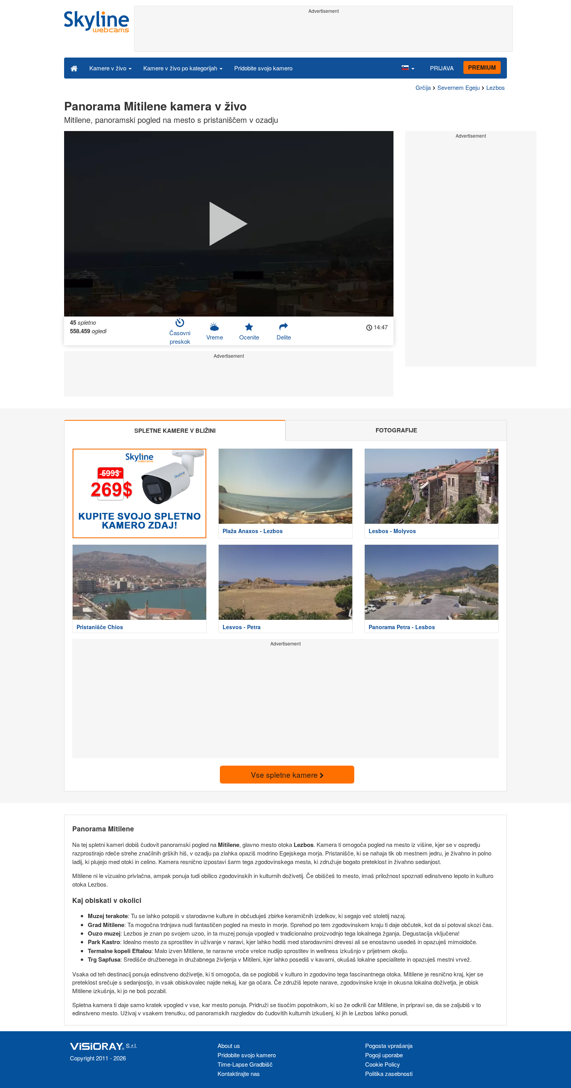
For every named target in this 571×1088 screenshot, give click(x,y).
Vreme (214, 337)
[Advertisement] (323, 33)
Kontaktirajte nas (239, 1073)
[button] (407, 67)
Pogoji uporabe (384, 1055)
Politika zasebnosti (389, 1073)
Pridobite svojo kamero (263, 68)
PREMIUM (482, 67)
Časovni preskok (179, 337)
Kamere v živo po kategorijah (181, 68)
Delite (284, 337)
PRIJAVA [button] (442, 68)
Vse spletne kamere (285, 774)
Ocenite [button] (249, 337)
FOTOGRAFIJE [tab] (396, 430)
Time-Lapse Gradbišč (245, 1064)
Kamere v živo (108, 68)
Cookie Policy (382, 1064)
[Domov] (74, 67)
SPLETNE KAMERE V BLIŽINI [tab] (175, 430)
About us (229, 1045)
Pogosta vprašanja (389, 1045)
